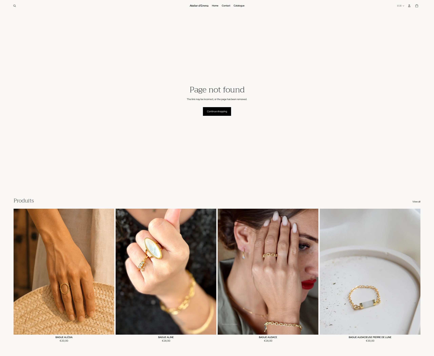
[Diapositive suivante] (415, 271)
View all (416, 201)
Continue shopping (217, 111)
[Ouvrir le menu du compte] (409, 5)
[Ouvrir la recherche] (14, 5)
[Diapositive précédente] (325, 271)
